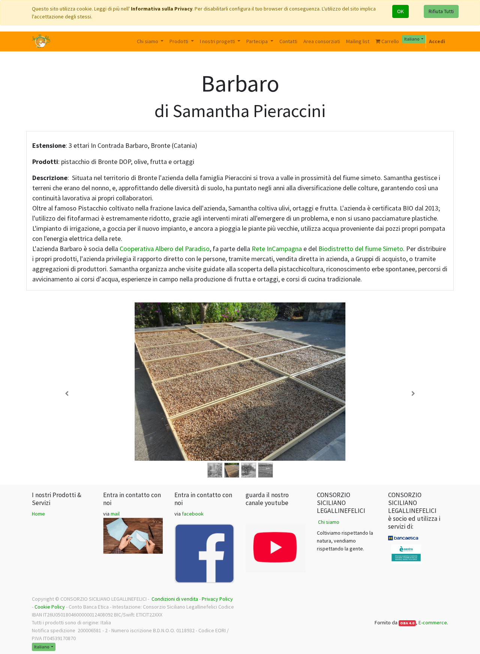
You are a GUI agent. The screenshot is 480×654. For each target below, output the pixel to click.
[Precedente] (67, 393)
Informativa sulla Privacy (161, 8)
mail (115, 513)
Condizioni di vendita (175, 598)
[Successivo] (413, 393)
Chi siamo (328, 522)
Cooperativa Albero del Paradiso (165, 248)
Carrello (389, 41)
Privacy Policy (217, 598)
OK (400, 11)
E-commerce (432, 622)
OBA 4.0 (407, 623)
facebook (193, 513)
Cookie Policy (49, 606)
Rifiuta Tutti (441, 11)
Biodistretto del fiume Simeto (360, 248)
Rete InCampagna (277, 248)
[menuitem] (288, 41)
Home (38, 513)
